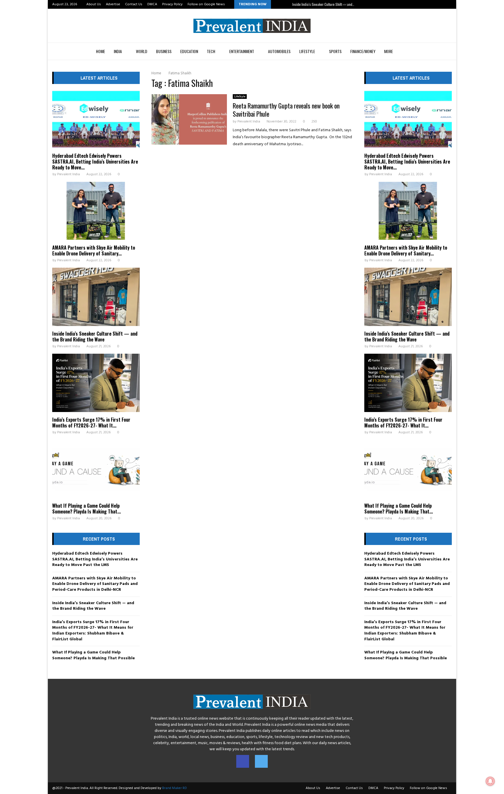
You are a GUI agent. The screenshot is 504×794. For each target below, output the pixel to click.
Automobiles (279, 51)
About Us (93, 4)
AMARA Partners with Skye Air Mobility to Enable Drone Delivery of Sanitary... (93, 250)
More (388, 51)
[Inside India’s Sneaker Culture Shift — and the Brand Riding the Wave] (96, 297)
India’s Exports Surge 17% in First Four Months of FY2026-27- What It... (91, 422)
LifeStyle (307, 51)
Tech (211, 51)
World (141, 51)
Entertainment (241, 51)
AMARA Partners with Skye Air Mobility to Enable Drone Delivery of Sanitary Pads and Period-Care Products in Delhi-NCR (95, 584)
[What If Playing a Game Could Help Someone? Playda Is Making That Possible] (96, 469)
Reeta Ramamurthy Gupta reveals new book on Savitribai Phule (286, 109)
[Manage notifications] (490, 781)
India (118, 51)
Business (164, 51)
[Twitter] (261, 761)
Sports (335, 51)
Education (189, 51)
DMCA (152, 4)
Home (100, 51)
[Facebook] (242, 761)
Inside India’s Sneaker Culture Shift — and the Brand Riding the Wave (94, 336)
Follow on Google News (206, 4)
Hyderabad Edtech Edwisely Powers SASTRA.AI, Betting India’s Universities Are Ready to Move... (95, 161)
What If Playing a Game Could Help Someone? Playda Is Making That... (86, 508)
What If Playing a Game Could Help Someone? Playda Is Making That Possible (93, 655)
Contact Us (133, 4)
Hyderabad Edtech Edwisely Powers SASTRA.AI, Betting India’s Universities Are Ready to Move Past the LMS (95, 559)
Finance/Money (362, 51)
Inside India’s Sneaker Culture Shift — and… (323, 4)
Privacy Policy (172, 4)
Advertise (113, 4)
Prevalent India (248, 122)
